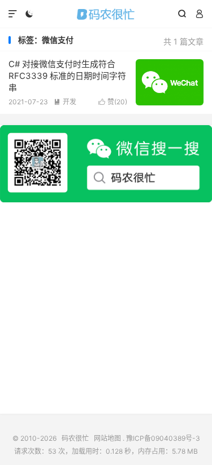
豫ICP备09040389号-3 (163, 438)
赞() (112, 102)
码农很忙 (106, 14)
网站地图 (107, 438)
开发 (65, 102)
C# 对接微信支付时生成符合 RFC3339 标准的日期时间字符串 (67, 76)
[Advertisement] (106, 308)
